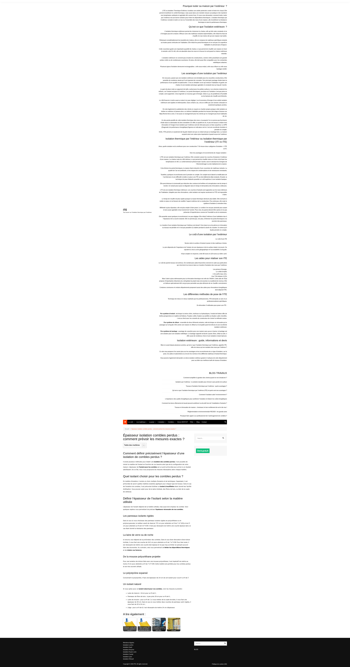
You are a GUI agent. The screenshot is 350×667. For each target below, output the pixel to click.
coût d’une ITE (222, 239)
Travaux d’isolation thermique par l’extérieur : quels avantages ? (206, 386)
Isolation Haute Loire (129, 652)
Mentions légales (128, 642)
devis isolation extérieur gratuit (195, 358)
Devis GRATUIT (182, 422)
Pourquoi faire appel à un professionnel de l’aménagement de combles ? (203, 416)
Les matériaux (141, 422)
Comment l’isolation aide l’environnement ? (213, 394)
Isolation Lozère (128, 645)
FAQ (191, 422)
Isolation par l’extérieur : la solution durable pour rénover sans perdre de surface (201, 382)
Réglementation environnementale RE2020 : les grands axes (207, 411)
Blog (198, 422)
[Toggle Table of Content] (143, 445)
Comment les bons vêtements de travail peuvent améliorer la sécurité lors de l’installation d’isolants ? (194, 403)
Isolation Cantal (128, 654)
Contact (204, 422)
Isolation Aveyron (128, 649)
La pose (151, 422)
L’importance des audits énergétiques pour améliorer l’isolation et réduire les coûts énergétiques (196, 399)
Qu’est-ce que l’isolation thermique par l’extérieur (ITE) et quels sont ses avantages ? (199, 390)
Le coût (130, 422)
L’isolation (161, 422)
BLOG (196, 649)
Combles (171, 422)
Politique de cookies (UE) (219, 664)
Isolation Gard (127, 647)
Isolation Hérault (128, 659)
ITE (125, 209)
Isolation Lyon (127, 656)
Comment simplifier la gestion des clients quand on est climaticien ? (205, 377)
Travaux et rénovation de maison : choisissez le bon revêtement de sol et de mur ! (201, 407)
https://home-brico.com (166, 114)
